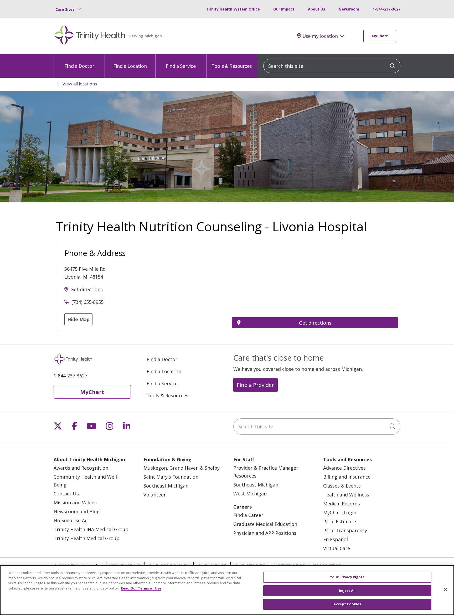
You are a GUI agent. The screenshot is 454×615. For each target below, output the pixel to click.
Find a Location (130, 66)
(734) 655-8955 (87, 302)
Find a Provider (255, 384)
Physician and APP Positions (264, 533)
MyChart (380, 35)
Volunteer (154, 494)
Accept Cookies (347, 604)
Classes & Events (342, 486)
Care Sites (65, 9)
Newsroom (349, 9)
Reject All (347, 590)
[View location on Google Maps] (315, 269)
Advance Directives (344, 468)
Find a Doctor (79, 66)
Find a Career (248, 515)
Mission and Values (75, 502)
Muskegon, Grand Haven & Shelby (181, 468)
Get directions (86, 289)
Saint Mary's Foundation (170, 477)
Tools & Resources (231, 66)
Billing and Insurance (346, 477)
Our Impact (284, 9)
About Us (316, 9)
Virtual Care (336, 548)
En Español (335, 539)
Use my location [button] (320, 36)
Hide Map (78, 319)
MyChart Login (339, 512)
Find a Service (181, 66)
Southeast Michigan (165, 486)
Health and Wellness (346, 494)
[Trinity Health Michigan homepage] (89, 36)
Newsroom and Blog (77, 511)
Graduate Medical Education (265, 524)
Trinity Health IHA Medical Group (91, 529)
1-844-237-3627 (386, 9)
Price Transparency (345, 530)
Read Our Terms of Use (141, 588)
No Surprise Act (71, 520)
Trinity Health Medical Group (87, 538)
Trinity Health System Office (233, 9)
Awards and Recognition (81, 468)
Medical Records (341, 503)
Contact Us (66, 493)
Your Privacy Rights (347, 577)
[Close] (445, 589)
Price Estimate (339, 521)
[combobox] (331, 66)
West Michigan (250, 493)
